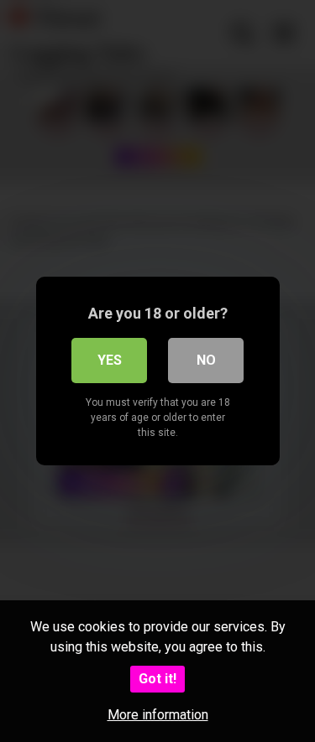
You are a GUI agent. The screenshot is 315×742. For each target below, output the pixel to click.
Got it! (157, 679)
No (206, 360)
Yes (109, 360)
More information (158, 715)
